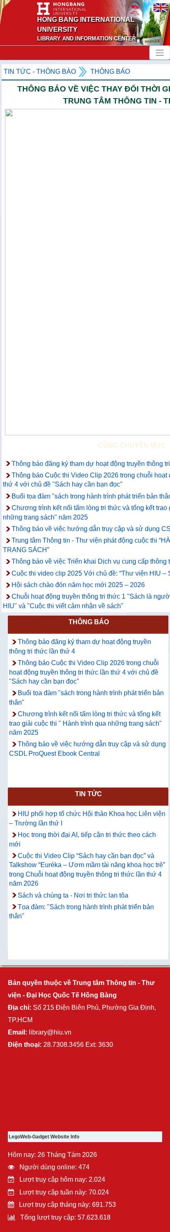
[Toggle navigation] (159, 53)
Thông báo (110, 71)
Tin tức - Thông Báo (40, 71)
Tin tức (88, 793)
